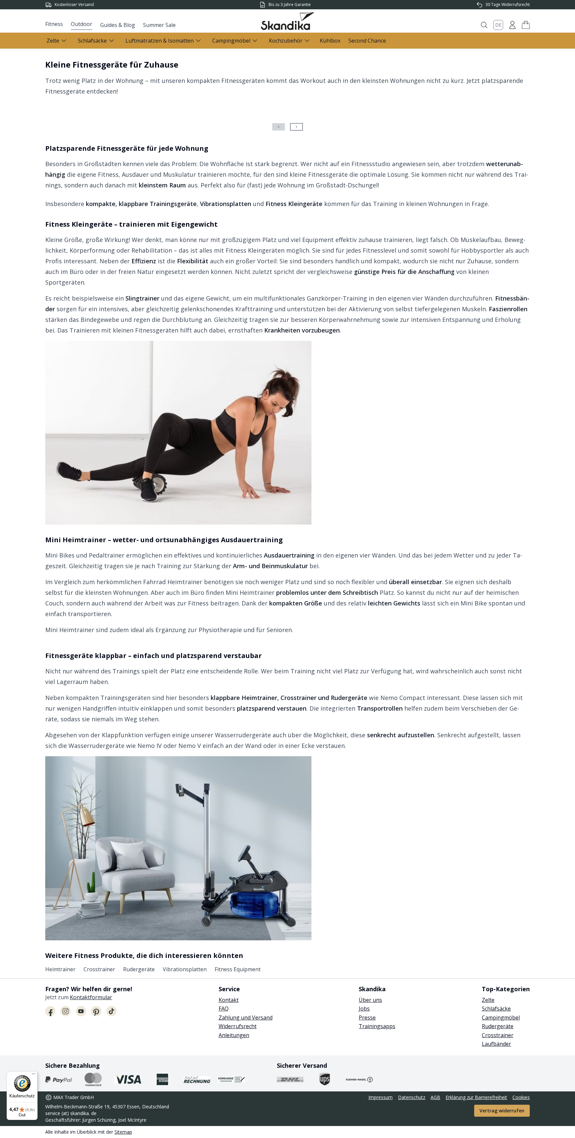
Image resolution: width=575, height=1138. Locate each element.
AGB (435, 1097)
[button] (526, 25)
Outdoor (81, 24)
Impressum (380, 1097)
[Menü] (34, 1075)
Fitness (54, 24)
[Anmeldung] (512, 25)
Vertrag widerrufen (501, 1110)
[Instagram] (66, 1011)
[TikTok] (111, 1011)
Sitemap (123, 1132)
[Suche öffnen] (484, 25)
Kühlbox (330, 40)
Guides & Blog (117, 25)
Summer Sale (159, 25)
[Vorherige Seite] (278, 126)
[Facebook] (50, 1011)
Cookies (521, 1097)
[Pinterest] (96, 1011)
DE (498, 25)
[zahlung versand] (58, 1079)
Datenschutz (411, 1097)
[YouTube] (81, 1011)
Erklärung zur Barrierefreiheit (476, 1097)
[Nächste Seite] (296, 126)
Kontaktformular (91, 997)
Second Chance (367, 40)
